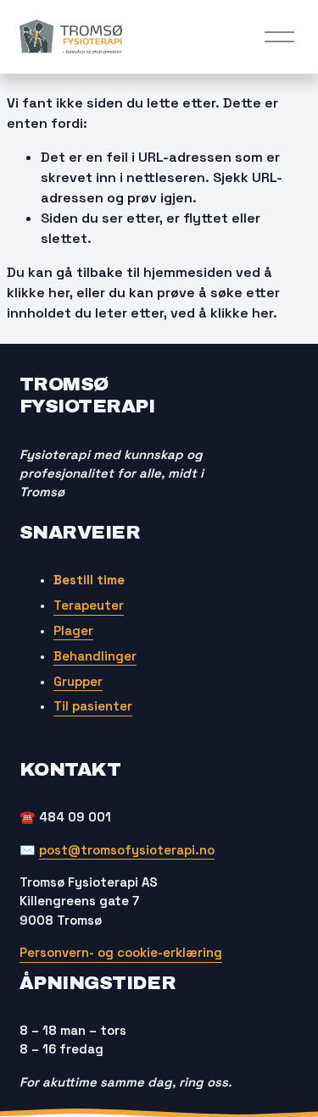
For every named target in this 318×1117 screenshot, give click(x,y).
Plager (73, 630)
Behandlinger (95, 656)
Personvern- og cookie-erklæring (121, 952)
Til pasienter (92, 706)
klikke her (38, 292)
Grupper (78, 681)
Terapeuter (88, 605)
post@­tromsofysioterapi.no (127, 850)
